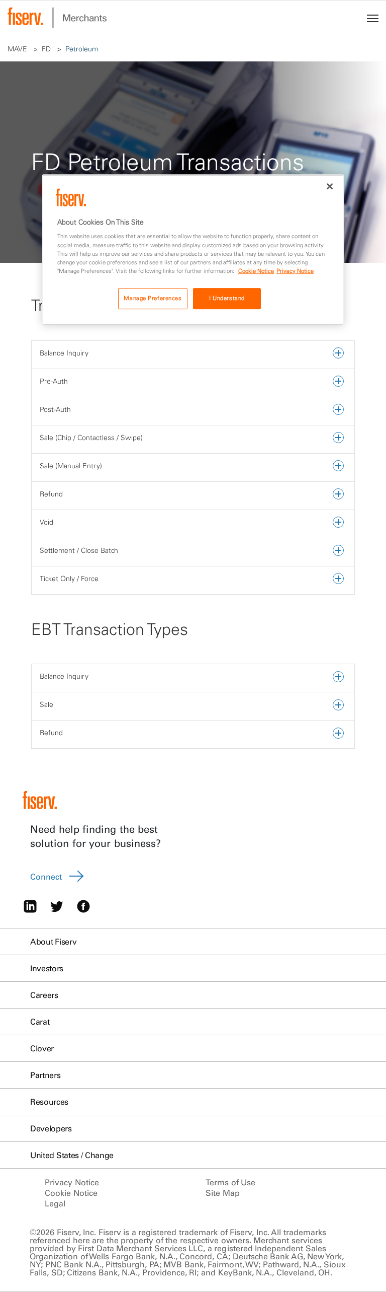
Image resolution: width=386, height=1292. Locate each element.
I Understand (227, 298)
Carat (39, 1022)
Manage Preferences (152, 298)
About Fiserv (53, 942)
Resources (49, 1102)
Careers (44, 995)
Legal (55, 1203)
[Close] (330, 186)
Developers (51, 1128)
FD (47, 48)
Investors (46, 968)
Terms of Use (230, 1182)
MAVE (18, 48)
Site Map (223, 1193)
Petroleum (82, 48)
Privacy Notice (72, 1182)
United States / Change (72, 1155)
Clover (42, 1048)
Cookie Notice (71, 1193)
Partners (45, 1075)
